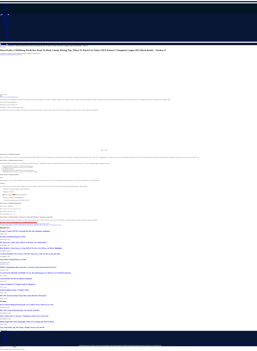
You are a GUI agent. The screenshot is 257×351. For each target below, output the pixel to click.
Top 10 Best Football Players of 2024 (13, 259)
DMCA (4, 6)
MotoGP (7, 27)
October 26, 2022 (24, 200)
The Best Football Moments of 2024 (12, 237)
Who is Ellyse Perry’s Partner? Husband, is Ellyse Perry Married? (24, 316)
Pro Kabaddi (8, 35)
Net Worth (7, 36)
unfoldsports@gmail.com (170, 345)
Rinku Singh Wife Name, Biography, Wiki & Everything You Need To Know (27, 322)
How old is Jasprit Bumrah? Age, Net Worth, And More (20, 310)
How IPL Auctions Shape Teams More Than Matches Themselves (23, 296)
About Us (5, 3)
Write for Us (5, 8)
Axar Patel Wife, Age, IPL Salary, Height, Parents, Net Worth (22, 327)
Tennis (6, 31)
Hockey (7, 33)
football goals (3, 222)
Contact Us (5, 10)
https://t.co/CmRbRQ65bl (17, 197)
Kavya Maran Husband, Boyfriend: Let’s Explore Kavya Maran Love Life (26, 305)
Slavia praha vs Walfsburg (16, 222)
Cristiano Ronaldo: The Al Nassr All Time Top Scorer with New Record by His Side (30, 254)
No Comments (28, 53)
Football (6, 21)
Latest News (6, 18)
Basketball (7, 26)
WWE (6, 30)
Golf (6, 41)
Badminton (7, 32)
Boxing (6, 29)
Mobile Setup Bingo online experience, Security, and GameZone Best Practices (28, 267)
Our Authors (5, 11)
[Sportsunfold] (7, 14)
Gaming (7, 25)
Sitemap (4, 343)
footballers (8, 222)
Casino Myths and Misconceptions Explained (16, 278)
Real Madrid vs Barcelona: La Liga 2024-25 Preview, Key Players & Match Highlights (31, 248)
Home (4, 16)
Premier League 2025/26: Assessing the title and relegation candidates (25, 231)
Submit (14, 346)
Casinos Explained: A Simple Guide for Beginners (18, 284)
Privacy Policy (6, 5)
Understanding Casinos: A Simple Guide (14, 290)
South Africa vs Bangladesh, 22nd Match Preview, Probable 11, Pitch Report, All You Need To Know (28, 223)
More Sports (6, 24)
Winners (7, 37)
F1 (5, 39)
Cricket (5, 20)
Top (4, 23)
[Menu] (0, 43)
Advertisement (6, 7)
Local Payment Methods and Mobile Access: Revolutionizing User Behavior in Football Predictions (35, 273)
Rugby (6, 38)
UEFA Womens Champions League (29, 222)
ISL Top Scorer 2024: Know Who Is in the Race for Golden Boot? (23, 242)
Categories (6, 19)
